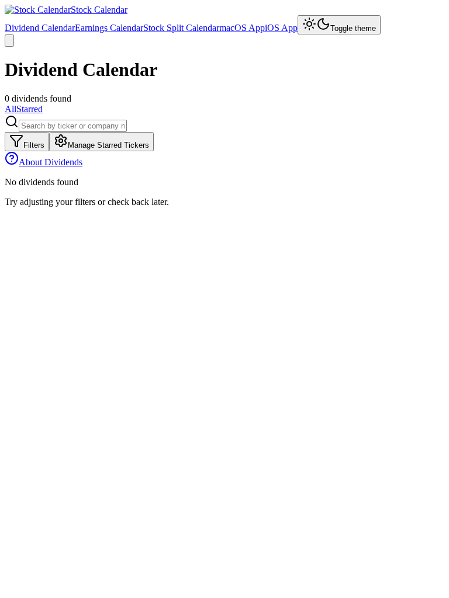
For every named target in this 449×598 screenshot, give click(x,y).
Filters (33, 145)
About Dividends (50, 162)
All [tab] (10, 109)
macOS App (242, 28)
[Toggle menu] (9, 40)
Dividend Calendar (40, 28)
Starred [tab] (29, 109)
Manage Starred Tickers (108, 145)
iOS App (281, 28)
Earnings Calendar (109, 28)
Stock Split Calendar (181, 28)
